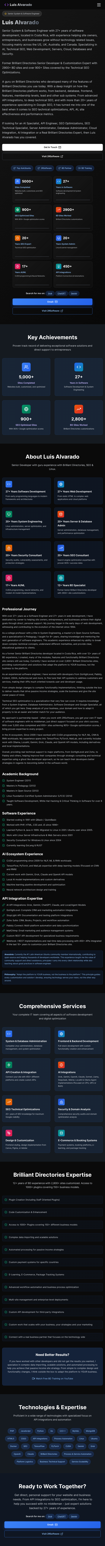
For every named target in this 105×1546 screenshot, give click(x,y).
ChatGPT (62, 293)
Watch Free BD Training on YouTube (54, 1378)
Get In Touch (50, 147)
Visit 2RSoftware (50, 156)
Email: (50, 301)
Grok (50, 293)
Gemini (74, 293)
